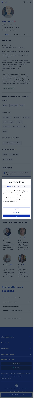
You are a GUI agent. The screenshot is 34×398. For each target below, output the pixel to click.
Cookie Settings (15, 186)
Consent (9, 186)
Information (23, 186)
